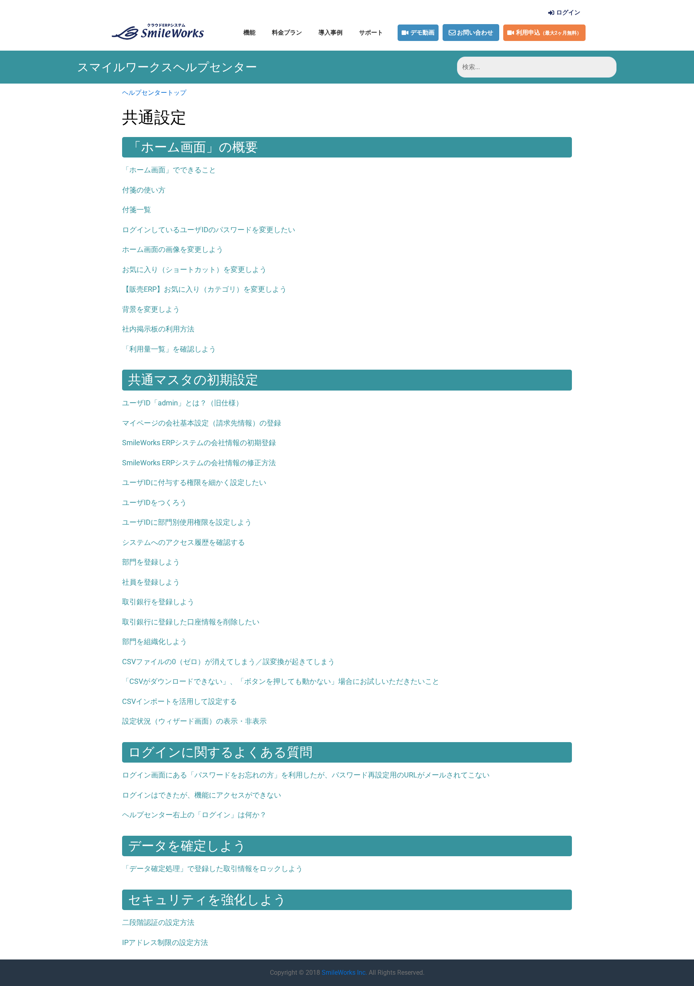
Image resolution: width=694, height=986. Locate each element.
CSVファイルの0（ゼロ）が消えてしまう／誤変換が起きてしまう (228, 661)
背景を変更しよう (151, 309)
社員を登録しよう (151, 582)
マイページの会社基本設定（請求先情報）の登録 (201, 423)
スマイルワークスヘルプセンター (167, 67)
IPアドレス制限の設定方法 (165, 942)
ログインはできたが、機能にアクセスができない (201, 795)
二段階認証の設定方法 (158, 922)
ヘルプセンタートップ (154, 92)
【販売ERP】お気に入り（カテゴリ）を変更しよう (204, 289)
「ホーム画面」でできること (169, 170)
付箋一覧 (136, 209)
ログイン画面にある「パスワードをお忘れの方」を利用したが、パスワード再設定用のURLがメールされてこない (306, 775)
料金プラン (287, 32)
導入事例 (330, 32)
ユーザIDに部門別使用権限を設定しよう (187, 522)
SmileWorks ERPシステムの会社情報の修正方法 (199, 462)
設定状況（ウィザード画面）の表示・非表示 (194, 721)
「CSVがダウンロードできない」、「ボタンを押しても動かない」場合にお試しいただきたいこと (280, 681)
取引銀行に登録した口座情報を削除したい (190, 622)
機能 (249, 32)
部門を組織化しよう (154, 641)
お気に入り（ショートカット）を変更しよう (194, 269)
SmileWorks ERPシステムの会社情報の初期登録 (199, 442)
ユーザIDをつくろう (154, 502)
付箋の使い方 (143, 190)
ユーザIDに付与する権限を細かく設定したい (194, 482)
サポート (371, 32)
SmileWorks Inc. (344, 972)
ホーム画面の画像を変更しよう (172, 249)
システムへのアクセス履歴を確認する (183, 542)
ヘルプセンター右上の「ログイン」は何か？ (194, 814)
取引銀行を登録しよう (158, 601)
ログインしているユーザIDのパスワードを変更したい (208, 229)
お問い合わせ (475, 32)
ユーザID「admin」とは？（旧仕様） (182, 403)
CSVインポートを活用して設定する (179, 701)
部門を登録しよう (151, 562)
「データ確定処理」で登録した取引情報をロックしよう (212, 868)
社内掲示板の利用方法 (158, 329)
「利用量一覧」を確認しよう (169, 349)
